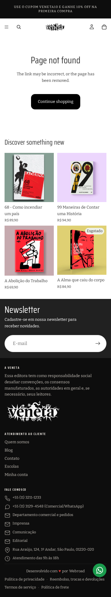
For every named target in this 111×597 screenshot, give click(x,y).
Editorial (20, 540)
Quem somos (17, 442)
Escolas (12, 466)
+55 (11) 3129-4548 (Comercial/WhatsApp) (48, 506)
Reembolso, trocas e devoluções (77, 579)
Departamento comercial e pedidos (43, 515)
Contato (12, 458)
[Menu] (6, 27)
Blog (9, 450)
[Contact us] (99, 570)
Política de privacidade (24, 579)
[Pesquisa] (19, 27)
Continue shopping (55, 101)
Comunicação (24, 532)
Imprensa (21, 523)
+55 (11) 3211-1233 (27, 497)
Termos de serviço (20, 587)
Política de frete (55, 587)
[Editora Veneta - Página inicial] (33, 411)
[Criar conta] (98, 344)
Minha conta (16, 474)
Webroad (77, 571)
